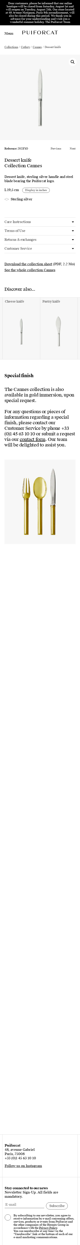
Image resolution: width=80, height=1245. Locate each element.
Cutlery (25, 47)
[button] (73, 62)
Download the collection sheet (28, 264)
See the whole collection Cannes (29, 270)
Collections (11, 47)
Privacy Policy (48, 1228)
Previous (56, 148)
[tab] (40, 222)
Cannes (37, 47)
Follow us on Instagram (23, 1166)
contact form (32, 439)
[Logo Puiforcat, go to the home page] (40, 32)
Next (73, 148)
